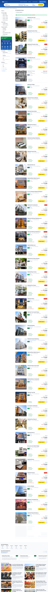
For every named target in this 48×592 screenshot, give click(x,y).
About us (29, 1)
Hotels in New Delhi (6, 8)
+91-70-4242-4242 (24, 1)
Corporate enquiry (35, 1)
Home (1, 8)
